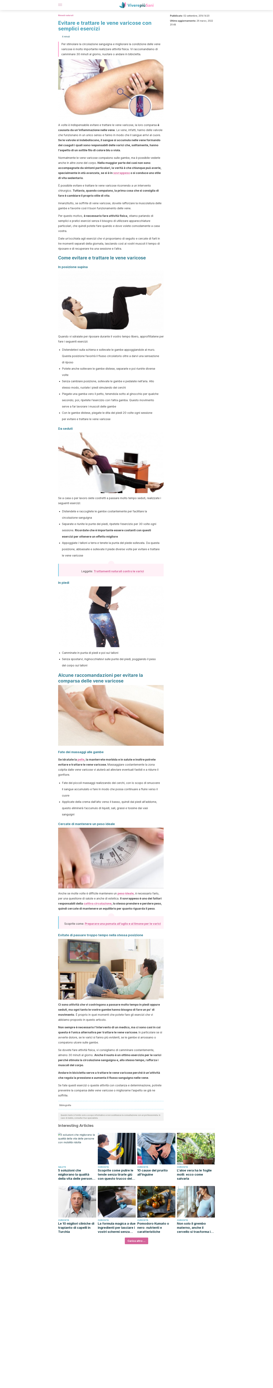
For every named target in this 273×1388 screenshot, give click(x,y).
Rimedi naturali (65, 15)
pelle (81, 759)
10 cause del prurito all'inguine (152, 1172)
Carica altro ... (136, 1240)
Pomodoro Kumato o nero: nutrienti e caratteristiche (153, 1228)
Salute (62, 1167)
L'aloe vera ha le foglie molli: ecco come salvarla (194, 1174)
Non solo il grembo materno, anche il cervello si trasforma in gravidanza (194, 1228)
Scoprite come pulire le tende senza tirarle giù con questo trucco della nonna (116, 1174)
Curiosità (103, 1167)
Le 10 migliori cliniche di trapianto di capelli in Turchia (76, 1228)
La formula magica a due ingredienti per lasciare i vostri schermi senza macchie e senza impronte (117, 1228)
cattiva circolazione (98, 903)
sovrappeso (121, 173)
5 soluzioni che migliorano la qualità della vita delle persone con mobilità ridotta (76, 1174)
